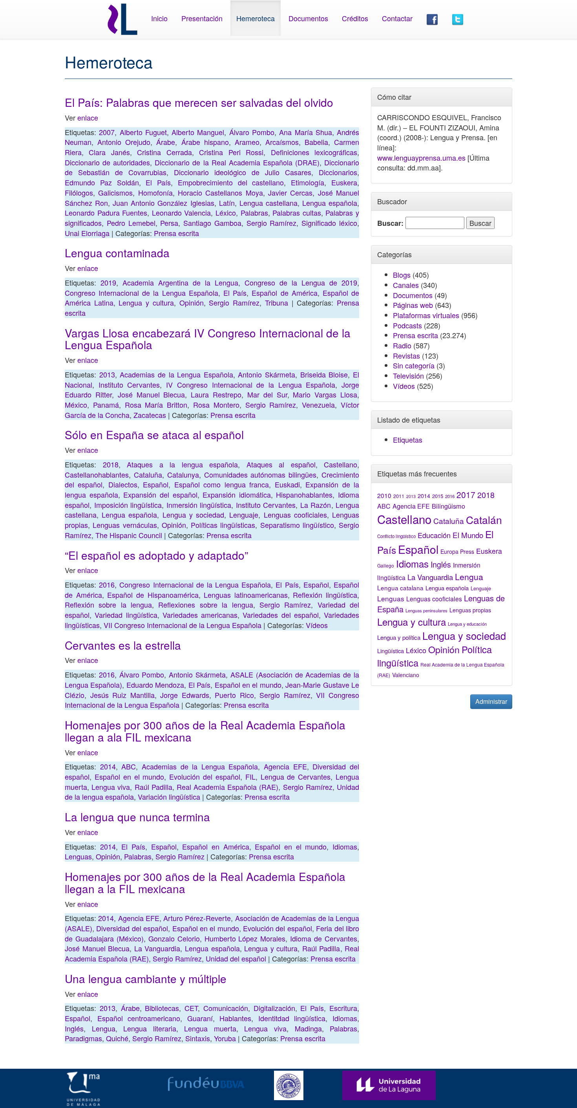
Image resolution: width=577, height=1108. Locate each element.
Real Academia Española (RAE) (228, 787)
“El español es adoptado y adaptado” (156, 555)
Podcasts (407, 325)
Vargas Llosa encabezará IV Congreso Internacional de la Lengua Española (208, 339)
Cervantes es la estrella (123, 645)
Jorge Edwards (184, 695)
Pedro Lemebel (131, 223)
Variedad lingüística (126, 615)
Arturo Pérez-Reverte (197, 918)
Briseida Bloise (324, 374)
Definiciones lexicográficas (314, 152)
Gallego (385, 565)
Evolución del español (204, 776)
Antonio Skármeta (266, 374)
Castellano (340, 464)
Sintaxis (197, 1038)
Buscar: (390, 223)
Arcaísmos (282, 142)
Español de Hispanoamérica (152, 595)
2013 (107, 374)
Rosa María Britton (156, 404)
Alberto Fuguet (143, 132)
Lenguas (78, 856)
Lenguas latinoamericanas (246, 595)
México (76, 404)
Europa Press (457, 551)
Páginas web (413, 305)
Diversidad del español (132, 928)
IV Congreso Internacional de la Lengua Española (250, 384)
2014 (108, 766)
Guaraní (200, 1018)
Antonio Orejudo (123, 142)
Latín (227, 203)
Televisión (408, 375)
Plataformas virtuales (426, 315)
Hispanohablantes (304, 494)
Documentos (308, 18)
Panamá (106, 404)
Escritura (343, 1008)
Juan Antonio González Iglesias (163, 203)
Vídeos (317, 625)
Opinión (191, 302)
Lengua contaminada (117, 252)
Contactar (397, 18)
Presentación (202, 18)
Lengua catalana (400, 587)
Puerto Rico (234, 695)
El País (158, 182)
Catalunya (183, 474)
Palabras (254, 212)
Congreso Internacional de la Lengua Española (141, 293)
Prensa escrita (176, 233)
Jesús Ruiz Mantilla (122, 695)
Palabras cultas (296, 212)
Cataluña (148, 474)
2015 (437, 496)
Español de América (284, 293)
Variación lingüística (169, 796)
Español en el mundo (248, 684)
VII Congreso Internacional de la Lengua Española (182, 625)
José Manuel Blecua (151, 394)
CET (191, 1008)
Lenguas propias (470, 610)
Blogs (402, 274)
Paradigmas (83, 1038)
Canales (406, 285)
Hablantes (235, 1018)
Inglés (74, 1028)
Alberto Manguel (198, 132)
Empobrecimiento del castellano (231, 182)
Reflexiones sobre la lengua (205, 604)
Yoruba (225, 1038)
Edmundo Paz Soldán (102, 182)
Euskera (344, 182)
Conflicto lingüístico (396, 536)
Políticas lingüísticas (223, 525)
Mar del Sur (267, 394)
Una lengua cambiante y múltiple (145, 978)
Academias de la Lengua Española (176, 374)
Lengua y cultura (146, 302)
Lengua (103, 1028)
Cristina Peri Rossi (231, 152)
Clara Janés (109, 152)
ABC (128, 766)
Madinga (308, 1028)
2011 (398, 496)
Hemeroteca (255, 18)
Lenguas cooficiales (295, 514)
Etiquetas (407, 439)
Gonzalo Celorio (174, 938)
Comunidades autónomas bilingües (260, 474)
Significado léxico (329, 223)
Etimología (307, 182)
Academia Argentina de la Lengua (180, 282)
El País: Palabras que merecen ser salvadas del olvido (199, 102)
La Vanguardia (157, 948)
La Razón (315, 505)
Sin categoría (414, 365)
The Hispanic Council (128, 535)
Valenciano (405, 675)
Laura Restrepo (216, 394)
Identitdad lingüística (292, 1018)
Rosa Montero (216, 404)
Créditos (355, 18)
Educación (434, 535)
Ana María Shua (305, 132)
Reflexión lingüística (325, 595)
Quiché (117, 1038)
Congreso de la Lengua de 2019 (301, 282)
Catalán (484, 519)
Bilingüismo (448, 506)
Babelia (316, 142)
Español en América (215, 846)
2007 (107, 132)
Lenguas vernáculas (125, 525)
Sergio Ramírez (272, 223)
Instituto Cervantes (129, 384)
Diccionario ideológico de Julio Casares (242, 172)
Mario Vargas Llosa (325, 394)
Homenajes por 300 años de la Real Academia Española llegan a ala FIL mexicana (205, 731)
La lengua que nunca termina (137, 816)
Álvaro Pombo (251, 132)
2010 (384, 495)
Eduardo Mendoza (155, 684)
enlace (87, 117)
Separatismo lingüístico (297, 525)
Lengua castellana (268, 203)
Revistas (406, 355)
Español (155, 484)
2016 (107, 584)
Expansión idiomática (237, 494)
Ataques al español (281, 464)
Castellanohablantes (97, 474)
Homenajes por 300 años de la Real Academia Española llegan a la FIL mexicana (205, 882)
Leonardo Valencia (181, 212)
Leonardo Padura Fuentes (106, 212)
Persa (169, 223)
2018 (111, 464)
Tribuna (276, 302)
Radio (402, 345)
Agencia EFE (285, 766)
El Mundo (468, 534)
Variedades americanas (200, 615)
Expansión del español (160, 494)
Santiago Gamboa (212, 223)
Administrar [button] (491, 701)
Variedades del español (281, 615)
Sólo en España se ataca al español (154, 434)
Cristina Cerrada (164, 152)
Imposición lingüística (128, 505)
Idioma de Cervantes (323, 938)
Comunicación (225, 1008)
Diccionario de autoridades (107, 162)
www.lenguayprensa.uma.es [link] (421, 157)
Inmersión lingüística (199, 505)
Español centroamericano (139, 1018)
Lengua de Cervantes (296, 776)
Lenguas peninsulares (426, 610)
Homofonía (155, 192)
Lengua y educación (467, 624)
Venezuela (318, 404)
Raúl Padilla (153, 787)
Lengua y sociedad (193, 514)
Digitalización (274, 1008)
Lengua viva (110, 787)
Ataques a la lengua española (182, 464)
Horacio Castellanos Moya (220, 192)
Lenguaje (243, 514)
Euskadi (287, 484)
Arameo (247, 142)
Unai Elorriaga (87, 233)
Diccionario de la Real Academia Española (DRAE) (237, 162)
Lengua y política (398, 637)
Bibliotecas (162, 1008)
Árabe (165, 142)
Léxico (225, 212)
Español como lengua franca (221, 484)
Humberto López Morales (245, 938)
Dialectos (122, 484)
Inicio (159, 18)
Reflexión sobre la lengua (108, 604)
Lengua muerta (210, 1028)
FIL (250, 776)
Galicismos (115, 192)
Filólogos (79, 192)
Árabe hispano (205, 142)
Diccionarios (338, 172)
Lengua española (329, 203)
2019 (108, 282)
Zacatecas (149, 415)
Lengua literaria (149, 1028)
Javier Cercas (290, 192)
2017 (465, 494)
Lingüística (390, 650)
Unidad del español (236, 958)
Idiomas (344, 846)
